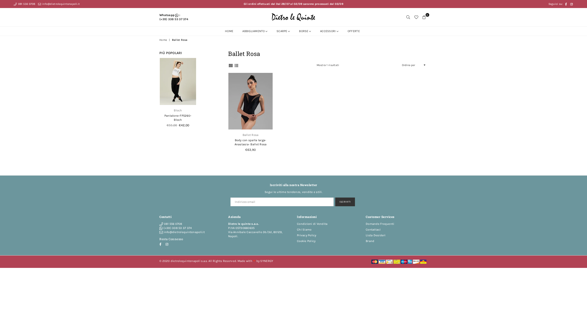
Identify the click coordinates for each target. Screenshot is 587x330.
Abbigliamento (254, 31)
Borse (304, 31)
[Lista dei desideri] (416, 17)
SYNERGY (266, 261)
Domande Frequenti (380, 224)
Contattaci (373, 229)
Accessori (328, 31)
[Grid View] (230, 65)
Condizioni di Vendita (312, 224)
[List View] (236, 65)
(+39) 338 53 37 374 (173, 19)
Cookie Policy (306, 241)
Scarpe (282, 31)
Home (229, 31)
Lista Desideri (376, 235)
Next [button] (195, 97)
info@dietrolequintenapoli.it (61, 4)
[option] (178, 95)
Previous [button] (161, 97)
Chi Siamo (304, 229)
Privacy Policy (306, 235)
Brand (370, 241)
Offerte (354, 31)
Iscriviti (345, 201)
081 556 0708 (26, 4)
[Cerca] (408, 17)
